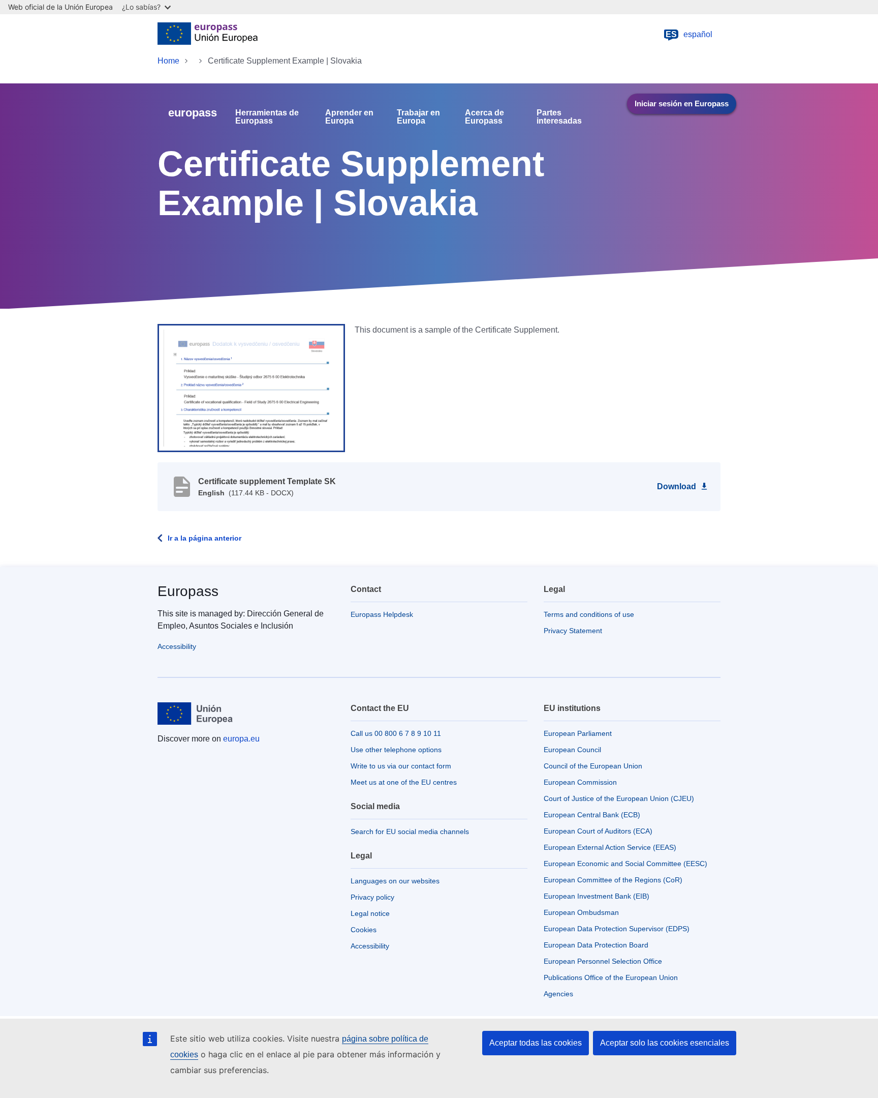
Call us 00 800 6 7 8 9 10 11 (396, 733)
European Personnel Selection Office (603, 961)
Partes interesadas (559, 117)
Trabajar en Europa (418, 117)
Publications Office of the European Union (611, 977)
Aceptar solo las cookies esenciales (664, 1042)
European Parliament (578, 733)
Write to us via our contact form (401, 766)
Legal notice (370, 913)
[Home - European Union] (208, 34)
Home (168, 60)
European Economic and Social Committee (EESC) (625, 863)
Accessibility (177, 646)
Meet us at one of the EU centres (404, 782)
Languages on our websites (395, 881)
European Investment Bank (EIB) (596, 896)
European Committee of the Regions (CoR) (613, 880)
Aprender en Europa (349, 117)
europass (192, 112)
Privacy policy (372, 897)
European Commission (580, 782)
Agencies (558, 994)
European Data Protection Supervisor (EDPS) (616, 929)
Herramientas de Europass (267, 117)
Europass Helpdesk (382, 614)
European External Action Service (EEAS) (610, 847)
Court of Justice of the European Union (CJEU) (619, 798)
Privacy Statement (573, 631)
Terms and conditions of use (589, 614)
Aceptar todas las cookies (535, 1042)
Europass (188, 591)
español (689, 34)
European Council (572, 750)
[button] (251, 387)
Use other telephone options (396, 750)
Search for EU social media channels (410, 831)
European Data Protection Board (596, 945)
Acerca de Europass (484, 117)
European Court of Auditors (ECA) (598, 831)
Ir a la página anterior (204, 538)
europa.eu (241, 738)
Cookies (364, 930)
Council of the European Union (593, 766)
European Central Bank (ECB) (592, 815)
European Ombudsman (581, 912)
